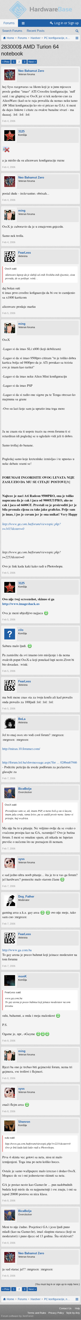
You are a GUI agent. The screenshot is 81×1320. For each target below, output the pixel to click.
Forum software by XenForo (17, 1316)
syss (21, 859)
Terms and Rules (36, 1313)
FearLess (24, 252)
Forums (9, 23)
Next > (32, 61)
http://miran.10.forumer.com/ (21, 749)
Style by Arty (73, 1313)
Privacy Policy (56, 1313)
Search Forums (12, 30)
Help (77, 1308)
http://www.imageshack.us (21, 603)
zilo (20, 630)
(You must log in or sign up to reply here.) (57, 1284)
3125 (21, 131)
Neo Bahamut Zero (31, 70)
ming (21, 210)
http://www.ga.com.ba (17, 950)
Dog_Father (26, 896)
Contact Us (65, 1308)
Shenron (24, 1121)
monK (22, 976)
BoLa (21, 719)
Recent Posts (36, 30)
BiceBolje (25, 788)
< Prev (5, 61)
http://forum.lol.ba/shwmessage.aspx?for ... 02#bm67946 (39, 762)
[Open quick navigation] (77, 38)
